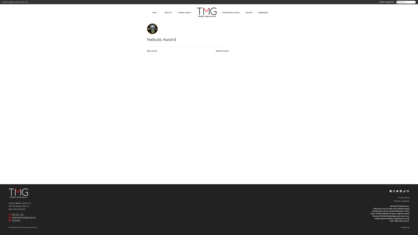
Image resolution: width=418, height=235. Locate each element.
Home (154, 13)
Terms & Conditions (401, 201)
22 (408, 227)
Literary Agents (184, 13)
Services (249, 13)
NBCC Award (152, 51)
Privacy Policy (403, 197)
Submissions (263, 13)
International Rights (231, 13)
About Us (168, 13)
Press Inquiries (386, 2)
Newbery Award (222, 51)
